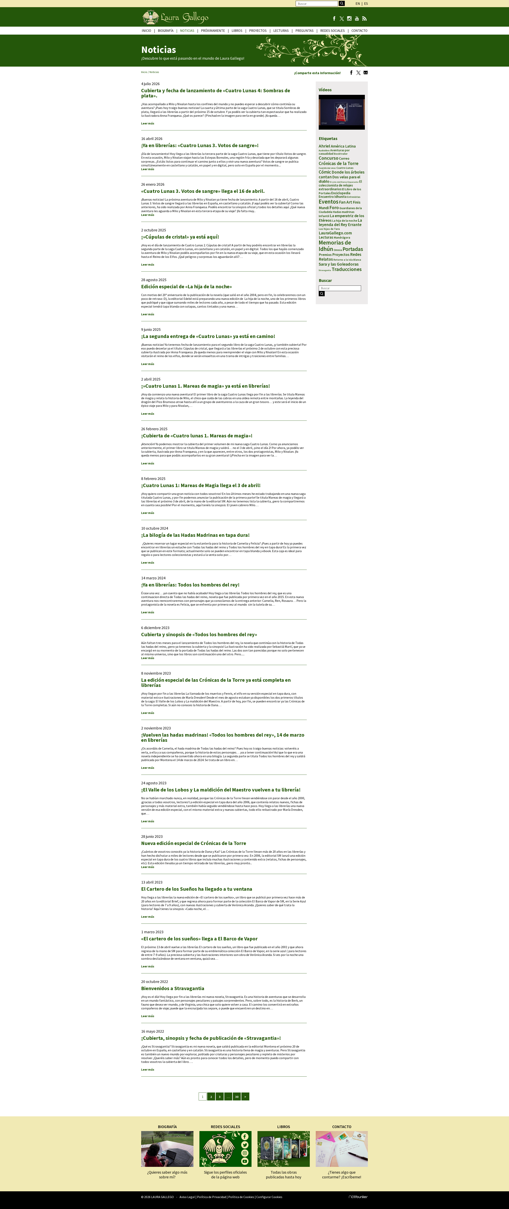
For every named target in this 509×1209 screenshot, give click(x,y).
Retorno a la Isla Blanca (347, 259)
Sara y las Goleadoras (339, 264)
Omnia (338, 250)
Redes (355, 254)
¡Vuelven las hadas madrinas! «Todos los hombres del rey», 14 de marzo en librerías (222, 737)
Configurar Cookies (269, 1197)
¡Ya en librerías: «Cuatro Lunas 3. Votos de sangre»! (200, 145)
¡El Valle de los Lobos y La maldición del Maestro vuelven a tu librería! (221, 789)
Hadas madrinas (343, 212)
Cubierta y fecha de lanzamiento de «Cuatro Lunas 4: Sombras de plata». (215, 93)
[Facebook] (334, 19)
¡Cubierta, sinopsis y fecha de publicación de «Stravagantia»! (211, 1038)
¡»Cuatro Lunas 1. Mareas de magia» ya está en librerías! (205, 386)
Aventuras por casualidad (334, 152)
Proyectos (258, 30)
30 (236, 1097)
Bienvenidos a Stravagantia (172, 988)
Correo (344, 158)
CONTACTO (341, 1126)
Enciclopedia (340, 193)
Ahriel (324, 146)
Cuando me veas (327, 167)
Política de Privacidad (211, 1197)
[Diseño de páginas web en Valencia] (358, 1197)
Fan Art (345, 202)
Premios (325, 254)
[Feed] (364, 19)
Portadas (353, 249)
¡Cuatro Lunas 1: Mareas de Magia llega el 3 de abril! (201, 485)
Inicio (146, 30)
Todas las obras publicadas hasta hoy (283, 1174)
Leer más (147, 123)
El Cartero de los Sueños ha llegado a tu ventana (196, 889)
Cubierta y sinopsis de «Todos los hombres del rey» (199, 634)
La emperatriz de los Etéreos (341, 217)
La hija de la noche (344, 220)
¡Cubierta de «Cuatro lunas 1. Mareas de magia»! (197, 435)
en (358, 3)
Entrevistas (353, 196)
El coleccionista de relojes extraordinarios (340, 185)
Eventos (328, 201)
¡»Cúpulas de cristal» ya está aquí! (180, 236)
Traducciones (347, 269)
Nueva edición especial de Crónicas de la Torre (193, 843)
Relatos (326, 259)
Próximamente (213, 30)
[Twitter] (357, 73)
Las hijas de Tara (329, 229)
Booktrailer (341, 153)
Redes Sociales (332, 30)
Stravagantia (325, 270)
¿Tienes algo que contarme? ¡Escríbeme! (341, 1174)
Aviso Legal (187, 1197)
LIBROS (283, 1126)
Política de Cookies (241, 1197)
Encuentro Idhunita (333, 196)
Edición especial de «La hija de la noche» (186, 286)
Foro (334, 207)
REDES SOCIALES (225, 1126)
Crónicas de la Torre (338, 163)
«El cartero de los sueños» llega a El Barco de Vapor (199, 938)
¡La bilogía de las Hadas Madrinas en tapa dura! (195, 535)
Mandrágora (342, 237)
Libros (237, 30)
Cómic (325, 172)
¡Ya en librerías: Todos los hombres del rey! (190, 584)
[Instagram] (349, 19)
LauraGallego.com (335, 233)
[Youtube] (356, 19)
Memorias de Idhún (335, 245)
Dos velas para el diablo (339, 179)
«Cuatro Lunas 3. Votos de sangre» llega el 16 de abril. (203, 191)
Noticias (187, 30)
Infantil (324, 216)
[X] (341, 19)
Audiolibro (324, 150)
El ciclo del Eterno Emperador (344, 182)
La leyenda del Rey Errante (340, 222)
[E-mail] (364, 73)
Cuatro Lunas (345, 168)
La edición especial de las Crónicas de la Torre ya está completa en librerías (216, 682)
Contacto (359, 30)
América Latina (343, 146)
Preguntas (304, 30)
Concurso (328, 158)
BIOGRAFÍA (167, 1126)
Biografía (165, 30)
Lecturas (281, 30)
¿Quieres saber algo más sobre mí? (167, 1174)
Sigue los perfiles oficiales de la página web (225, 1174)
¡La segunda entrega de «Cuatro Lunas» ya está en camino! (208, 336)
